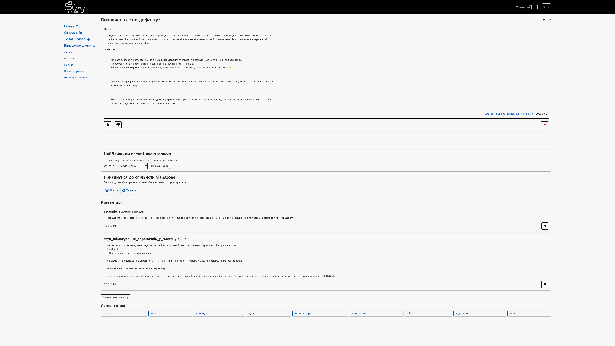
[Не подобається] (118, 124)
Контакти (69, 65)
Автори (68, 52)
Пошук (69, 26)
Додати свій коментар (116, 297)
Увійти (520, 7)
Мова (112, 166)
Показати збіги (159, 165)
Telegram (131, 190)
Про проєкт (70, 58)
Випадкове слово (77, 46)
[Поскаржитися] (544, 124)
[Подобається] (107, 124)
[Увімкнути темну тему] (537, 7)
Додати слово (74, 39)
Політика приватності (76, 71)
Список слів (73, 33)
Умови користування (76, 78)
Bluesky (114, 190)
